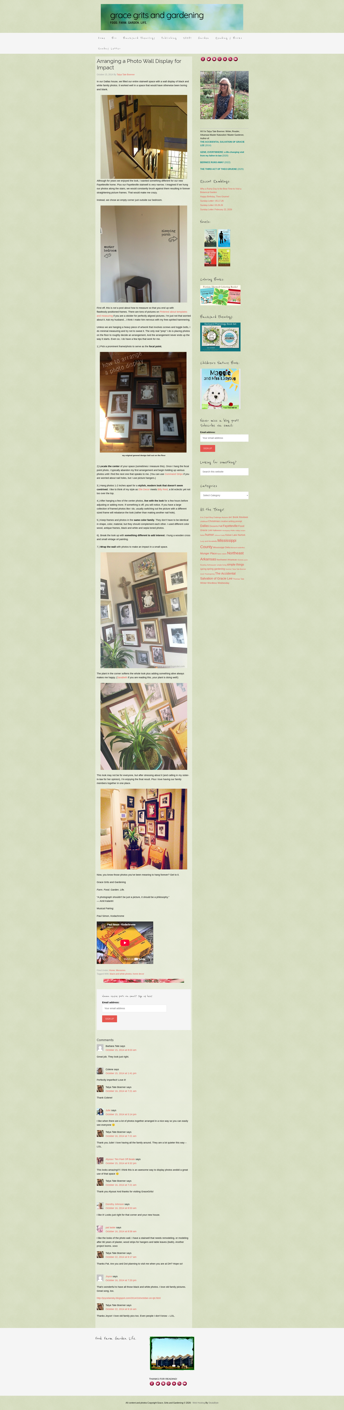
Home (112, 970)
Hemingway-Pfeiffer (228, 530)
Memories (120, 970)
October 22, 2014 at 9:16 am (121, 1309)
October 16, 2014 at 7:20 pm (121, 1280)
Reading (203, 565)
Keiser (228, 535)
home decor (138, 974)
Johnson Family (219, 535)
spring (203, 569)
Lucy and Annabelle (208, 541)
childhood (204, 521)
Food (241, 526)
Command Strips (174, 474)
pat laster (111, 1227)
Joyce (109, 1276)
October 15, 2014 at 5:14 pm (121, 1114)
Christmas (214, 521)
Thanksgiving (210, 574)
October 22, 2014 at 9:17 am (121, 1257)
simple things (235, 564)
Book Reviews (240, 517)
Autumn (225, 517)
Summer (228, 569)
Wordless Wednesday (218, 583)
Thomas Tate (238, 579)
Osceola (240, 560)
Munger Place (208, 553)
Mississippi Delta (221, 547)
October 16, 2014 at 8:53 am (121, 1208)
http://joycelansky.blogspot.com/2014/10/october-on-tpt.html (129, 1298)
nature (224, 554)
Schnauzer (211, 565)
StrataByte (213, 1403)
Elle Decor (144, 489)
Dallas (204, 526)
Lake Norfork (238, 535)
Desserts (213, 526)
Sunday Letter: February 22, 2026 (216, 209)
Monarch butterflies (238, 547)
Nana (219, 554)
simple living (221, 565)
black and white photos (121, 974)
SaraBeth (122, 677)
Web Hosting (199, 1403)
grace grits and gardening (172, 17)
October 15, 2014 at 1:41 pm (121, 1073)
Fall (220, 526)
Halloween (217, 530)
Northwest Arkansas (227, 559)
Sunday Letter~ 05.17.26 (212, 201)
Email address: (110, 1002)
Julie (108, 1110)
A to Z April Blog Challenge (210, 517)
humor (209, 534)
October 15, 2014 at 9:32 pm (121, 1163)
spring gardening (216, 569)
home (202, 535)
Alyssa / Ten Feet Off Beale (120, 1159)
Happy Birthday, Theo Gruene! (214, 196)
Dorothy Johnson (115, 1204)
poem (246, 560)
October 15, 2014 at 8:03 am (121, 1050)
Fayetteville (230, 526)
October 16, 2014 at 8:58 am (121, 1231)
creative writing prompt (231, 521)
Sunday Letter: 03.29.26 (211, 205)
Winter (203, 583)
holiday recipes (240, 530)
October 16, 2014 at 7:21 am (121, 1091)
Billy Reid (163, 489)
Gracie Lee (206, 530)
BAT (230, 517)
